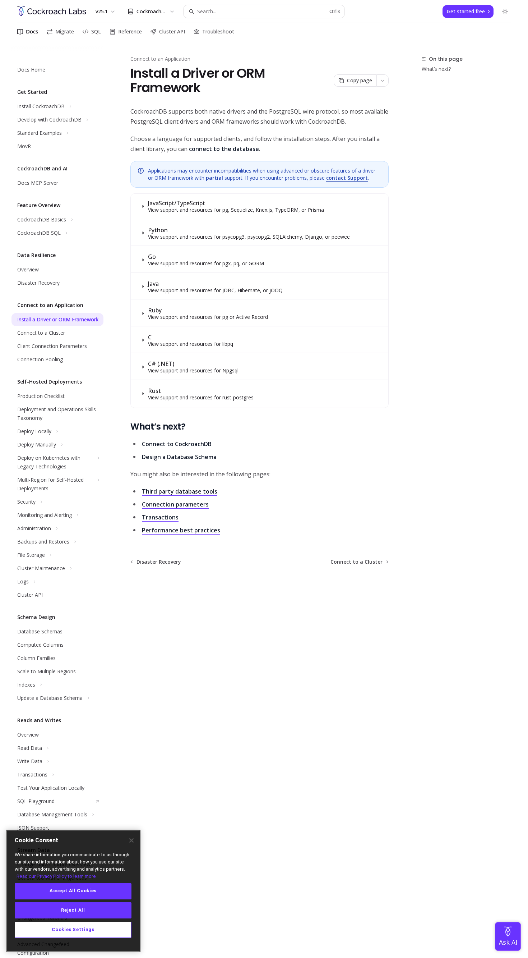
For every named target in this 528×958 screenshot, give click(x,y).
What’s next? (436, 68)
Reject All (73, 910)
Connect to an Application (160, 58)
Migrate (64, 31)
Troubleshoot (218, 31)
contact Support (347, 177)
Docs (32, 31)
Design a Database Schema (179, 457)
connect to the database (224, 149)
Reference (130, 31)
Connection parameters (175, 504)
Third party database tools (179, 491)
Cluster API (172, 31)
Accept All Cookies (73, 891)
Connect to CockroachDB (177, 444)
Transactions (160, 517)
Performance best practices (181, 530)
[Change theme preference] (505, 11)
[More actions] (382, 80)
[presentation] (63, 499)
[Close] (131, 840)
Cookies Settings (73, 929)
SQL (96, 31)
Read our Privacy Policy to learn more (56, 876)
